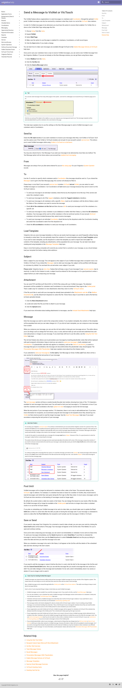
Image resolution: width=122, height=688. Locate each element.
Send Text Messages (72, 415)
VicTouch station (78, 289)
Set (65, 206)
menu (43, 31)
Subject (68, 435)
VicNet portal (91, 286)
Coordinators (77, 19)
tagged (50, 198)
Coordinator (54, 219)
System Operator (89, 166)
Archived (92, 214)
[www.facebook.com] (109, 685)
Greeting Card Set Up (32, 670)
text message (30, 402)
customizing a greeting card (62, 600)
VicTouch (85, 21)
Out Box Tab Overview (33, 646)
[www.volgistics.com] (119, 685)
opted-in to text (58, 407)
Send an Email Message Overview (37, 664)
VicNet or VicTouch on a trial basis (61, 142)
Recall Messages (81, 592)
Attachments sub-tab (80, 292)
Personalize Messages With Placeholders (37, 349)
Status (63, 201)
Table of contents (107, 11)
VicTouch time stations (70, 584)
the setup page (67, 166)
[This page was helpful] (60, 679)
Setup (33, 31)
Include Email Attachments (81, 310)
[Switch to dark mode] (98, 2)
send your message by (42, 353)
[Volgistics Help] (8, 2)
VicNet (96, 19)
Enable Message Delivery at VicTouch (85, 47)
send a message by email (35, 617)
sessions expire (43, 426)
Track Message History (46, 596)
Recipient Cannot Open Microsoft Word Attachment (42, 643)
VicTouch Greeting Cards (34, 667)
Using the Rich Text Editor (34, 640)
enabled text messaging (68, 155)
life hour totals (83, 621)
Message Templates (52, 244)
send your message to (71, 342)
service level (85, 140)
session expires (89, 269)
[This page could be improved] (62, 679)
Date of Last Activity (79, 344)
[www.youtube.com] (116, 685)
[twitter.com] (113, 685)
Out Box (76, 452)
